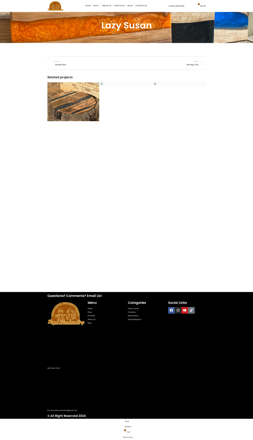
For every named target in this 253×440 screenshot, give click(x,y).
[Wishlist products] (192, 6)
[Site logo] (55, 6)
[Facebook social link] (84, 91)
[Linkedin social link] (93, 91)
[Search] (188, 6)
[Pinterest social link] (90, 91)
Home (114, 33)
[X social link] (87, 91)
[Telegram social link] (97, 91)
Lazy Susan (124, 33)
